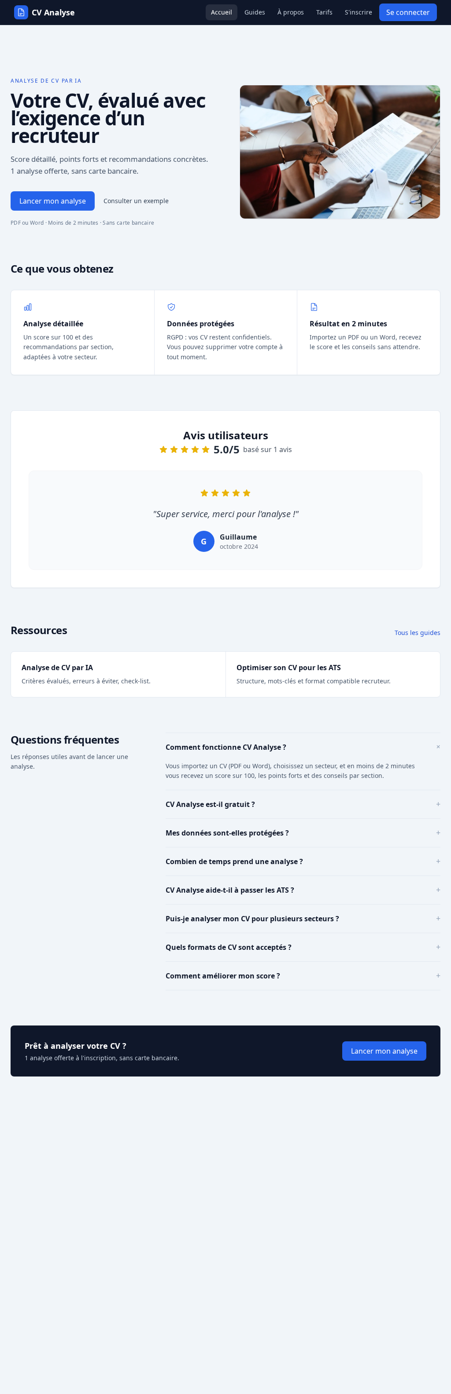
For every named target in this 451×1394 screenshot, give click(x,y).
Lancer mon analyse (52, 201)
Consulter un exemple (136, 201)
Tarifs (324, 12)
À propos (290, 12)
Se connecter (408, 12)
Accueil (221, 12)
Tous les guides (417, 632)
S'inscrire (358, 12)
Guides (254, 12)
